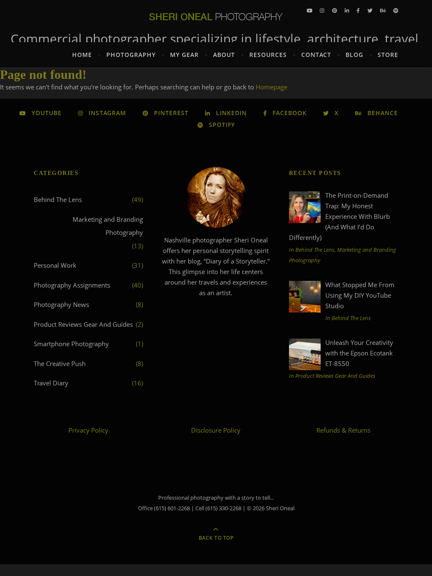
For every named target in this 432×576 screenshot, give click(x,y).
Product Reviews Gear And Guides (83, 324)
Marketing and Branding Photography (108, 226)
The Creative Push (60, 363)
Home (82, 55)
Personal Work (55, 265)
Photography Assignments (72, 285)
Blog (354, 55)
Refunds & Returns (343, 430)
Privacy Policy (88, 430)
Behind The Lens (58, 199)
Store (388, 55)
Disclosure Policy (215, 430)
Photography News (61, 304)
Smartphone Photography (71, 343)
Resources (268, 55)
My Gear (184, 55)
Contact (316, 55)
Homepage (271, 87)
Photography (131, 55)
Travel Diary (51, 383)
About (224, 55)
